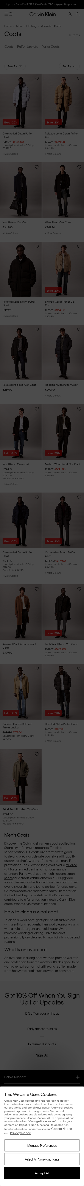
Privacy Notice (20, 1133)
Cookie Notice (61, 1129)
